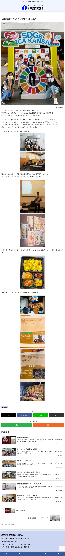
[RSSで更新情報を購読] (48, 425)
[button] (56, 415)
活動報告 (5, 407)
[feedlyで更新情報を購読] (16, 425)
